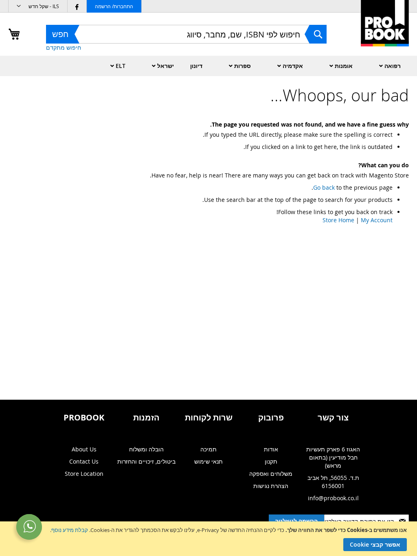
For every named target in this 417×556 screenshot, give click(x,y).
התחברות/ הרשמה (114, 6)
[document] (207, 538)
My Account (377, 220)
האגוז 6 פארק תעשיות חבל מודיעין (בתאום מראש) (333, 457)
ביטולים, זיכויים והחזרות (146, 461)
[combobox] (186, 34)
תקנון (271, 461)
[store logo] (385, 32)
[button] (38, 6)
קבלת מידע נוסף (69, 530)
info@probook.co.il (333, 498)
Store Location (84, 473)
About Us (84, 449)
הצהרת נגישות (270, 486)
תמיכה (208, 449)
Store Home (338, 220)
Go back (324, 187)
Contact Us (84, 461)
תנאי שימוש (208, 461)
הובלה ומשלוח (146, 449)
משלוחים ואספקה (270, 473)
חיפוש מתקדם (63, 47)
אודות (271, 449)
